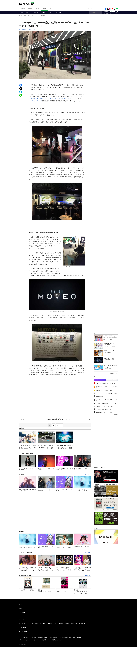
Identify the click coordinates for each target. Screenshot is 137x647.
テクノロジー (50, 623)
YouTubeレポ (81, 623)
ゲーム (33, 623)
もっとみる (87, 474)
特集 (22, 12)
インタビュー (35, 12)
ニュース (50, 12)
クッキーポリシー (36, 640)
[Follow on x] (108, 9)
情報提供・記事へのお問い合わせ (52, 637)
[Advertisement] (79, 3)
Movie (37, 9)
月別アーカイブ (23, 627)
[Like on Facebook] (106, 9)
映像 (76, 623)
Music (30, 9)
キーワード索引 (23, 631)
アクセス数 (100, 379)
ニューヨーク (34, 29)
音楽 (72, 623)
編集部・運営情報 (38, 637)
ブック (113, 13)
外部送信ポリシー (46, 640)
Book (51, 9)
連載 (27, 12)
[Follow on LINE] (117, 9)
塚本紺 (23, 29)
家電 (44, 623)
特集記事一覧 (113, 373)
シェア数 (111, 379)
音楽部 (106, 11)
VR (20, 29)
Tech (44, 9)
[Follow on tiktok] (114, 9)
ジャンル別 (58, 12)
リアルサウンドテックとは (26, 637)
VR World (28, 29)
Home (23, 9)
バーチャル (57, 623)
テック (112, 11)
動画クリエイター (65, 623)
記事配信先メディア (57, 640)
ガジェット (39, 623)
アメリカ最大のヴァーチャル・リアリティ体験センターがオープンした (51, 98)
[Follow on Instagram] (110, 9)
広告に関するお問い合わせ (68, 637)
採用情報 (79, 637)
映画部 (106, 13)
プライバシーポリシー (24, 640)
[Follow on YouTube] (112, 9)
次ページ (59, 425)
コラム (43, 12)
